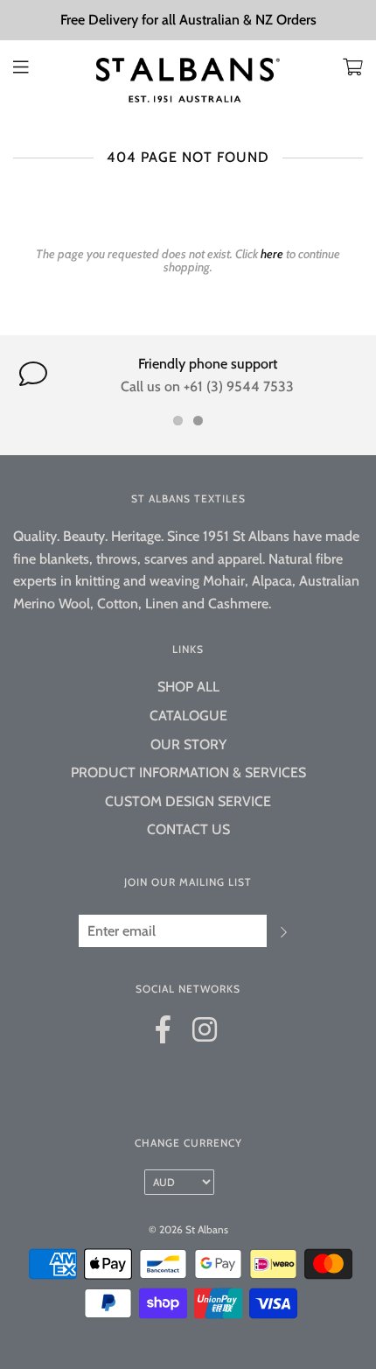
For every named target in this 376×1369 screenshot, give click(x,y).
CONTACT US (188, 829)
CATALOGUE (188, 715)
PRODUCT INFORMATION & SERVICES (188, 772)
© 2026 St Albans (188, 1229)
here (272, 254)
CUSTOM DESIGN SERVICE (188, 801)
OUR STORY (188, 744)
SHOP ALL (188, 686)
